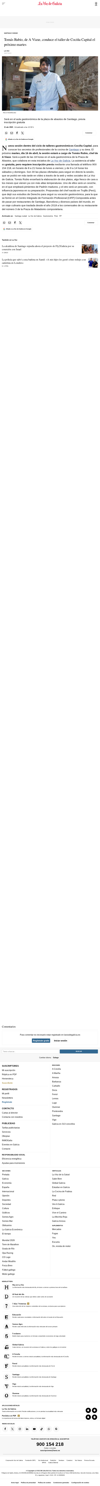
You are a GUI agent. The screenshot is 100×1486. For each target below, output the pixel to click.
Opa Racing (7, 1253)
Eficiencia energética (11, 1158)
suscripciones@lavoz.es (50, 1450)
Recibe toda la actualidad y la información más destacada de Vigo (33, 1385)
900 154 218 (50, 1444)
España (5, 1187)
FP (60, 216)
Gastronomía (48, 216)
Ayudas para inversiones (13, 1163)
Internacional (8, 1191)
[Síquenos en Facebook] (5, 1429)
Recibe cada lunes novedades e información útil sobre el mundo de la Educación (37, 1316)
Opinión (5, 1195)
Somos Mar (7, 1221)
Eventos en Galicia (10, 1144)
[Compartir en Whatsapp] (6, 133)
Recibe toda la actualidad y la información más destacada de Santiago (34, 1376)
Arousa (55, 1077)
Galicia (5, 1179)
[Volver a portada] (50, 3)
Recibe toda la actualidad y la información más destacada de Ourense (34, 1394)
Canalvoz (70, 1460)
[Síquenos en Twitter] (12, 1429)
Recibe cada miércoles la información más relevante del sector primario (34, 1325)
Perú (56, 216)
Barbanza (56, 1081)
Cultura (5, 1208)
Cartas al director (10, 1112)
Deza (54, 1090)
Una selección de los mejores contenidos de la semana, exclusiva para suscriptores (38, 1305)
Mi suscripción (8, 1070)
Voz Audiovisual (43, 1460)
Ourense (56, 1107)
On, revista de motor (61, 1246)
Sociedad (6, 1204)
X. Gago (5, 252)
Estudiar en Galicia (61, 1187)
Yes (54, 1237)
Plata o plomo (58, 1200)
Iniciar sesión (60, 1040)
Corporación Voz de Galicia (14, 1460)
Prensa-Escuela (89, 1460)
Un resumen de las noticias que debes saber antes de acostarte (32, 1295)
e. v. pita (5, 266)
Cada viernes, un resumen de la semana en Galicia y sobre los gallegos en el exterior (39, 1346)
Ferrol (55, 1094)
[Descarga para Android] (94, 1410)
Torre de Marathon (10, 1244)
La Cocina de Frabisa (62, 1191)
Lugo (54, 1102)
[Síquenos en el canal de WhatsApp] (49, 1429)
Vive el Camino (59, 1212)
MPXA (44, 1462)
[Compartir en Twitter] (22, 133)
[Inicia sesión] (95, 3)
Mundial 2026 (8, 1240)
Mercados (56, 1229)
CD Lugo (6, 1257)
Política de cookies (44, 1482)
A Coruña (56, 1069)
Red (54, 1195)
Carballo (56, 1086)
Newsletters (7, 1098)
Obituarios (7, 1225)
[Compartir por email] (12, 133)
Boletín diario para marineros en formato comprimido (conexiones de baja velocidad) (38, 1335)
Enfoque (56, 1208)
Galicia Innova (58, 1221)
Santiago (74, 149)
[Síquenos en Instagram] (20, 1429)
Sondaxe (61, 1460)
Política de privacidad (28, 1482)
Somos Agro (7, 1217)
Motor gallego (8, 1274)
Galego (56, 1057)
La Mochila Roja (59, 1217)
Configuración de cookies (80, 1482)
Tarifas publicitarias (11, 1127)
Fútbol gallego (8, 1269)
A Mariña (56, 1073)
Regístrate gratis (41, 1040)
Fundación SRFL (30, 1460)
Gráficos (6, 1212)
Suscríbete (7, 1083)
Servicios (6, 1132)
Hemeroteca (7, 1078)
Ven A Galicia (58, 1204)
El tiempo (6, 1233)
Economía (6, 1183)
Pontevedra (57, 1111)
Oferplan (6, 1136)
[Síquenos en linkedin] (27, 1429)
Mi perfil (5, 1093)
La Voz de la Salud (61, 1174)
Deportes (6, 1200)
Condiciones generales (61, 1482)
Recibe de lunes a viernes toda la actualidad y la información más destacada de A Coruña (40, 1355)
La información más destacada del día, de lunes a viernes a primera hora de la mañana (39, 1286)
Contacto (6, 1149)
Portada (5, 1174)
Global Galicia (58, 1183)
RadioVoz (53, 1460)
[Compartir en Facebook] (17, 133)
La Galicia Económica (12, 1229)
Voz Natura (78, 1460)
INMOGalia (7, 1140)
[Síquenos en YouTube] (34, 1429)
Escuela (56, 1242)
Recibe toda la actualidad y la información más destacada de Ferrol (33, 1364)
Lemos (55, 1098)
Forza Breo (7, 1265)
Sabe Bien (57, 1179)
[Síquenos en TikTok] (42, 1429)
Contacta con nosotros (12, 1117)
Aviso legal (15, 1482)
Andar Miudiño (9, 1261)
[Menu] (3, 3)
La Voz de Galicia (60, 160)
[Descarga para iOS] (88, 1410)
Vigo (54, 1119)
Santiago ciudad (21, 216)
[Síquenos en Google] (56, 1429)
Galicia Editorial (53, 1462)
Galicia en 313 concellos (63, 1124)
